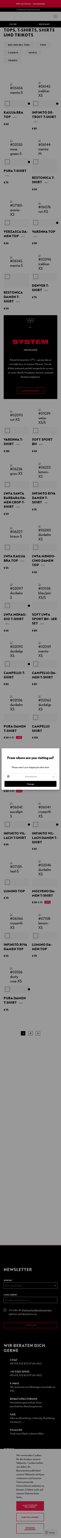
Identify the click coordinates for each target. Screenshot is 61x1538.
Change (30, 784)
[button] (30, 776)
